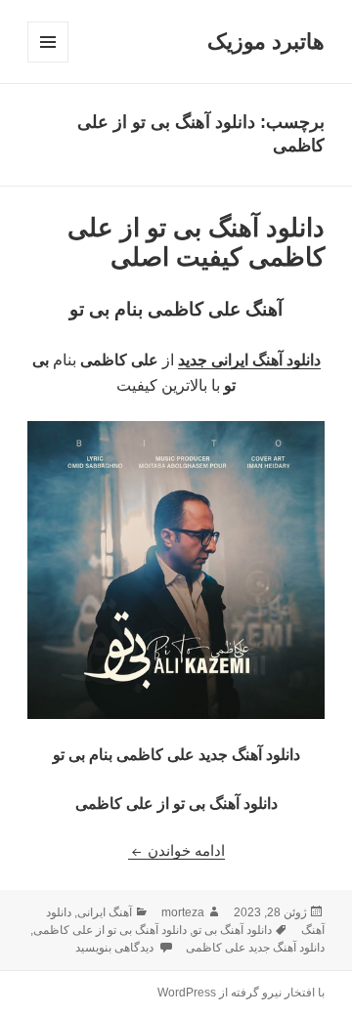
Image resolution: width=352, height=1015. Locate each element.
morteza (182, 912)
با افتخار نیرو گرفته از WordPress (241, 992)
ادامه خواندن (176, 850)
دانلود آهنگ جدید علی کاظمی (255, 947)
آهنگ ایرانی (104, 912)
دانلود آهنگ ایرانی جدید (249, 360)
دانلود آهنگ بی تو (232, 930)
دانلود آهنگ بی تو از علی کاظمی (110, 930)
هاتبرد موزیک (266, 41)
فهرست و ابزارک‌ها (47, 62)
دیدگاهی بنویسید (115, 947)
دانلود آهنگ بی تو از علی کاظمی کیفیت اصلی (196, 242)
